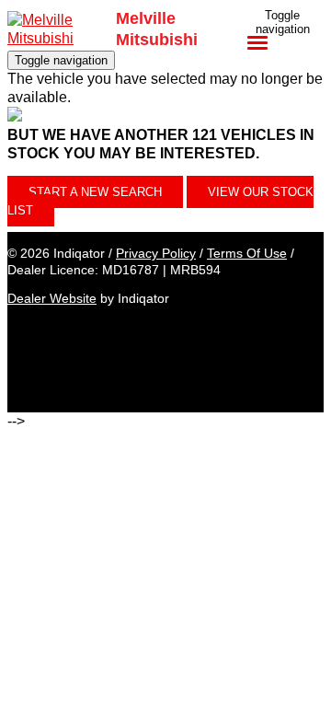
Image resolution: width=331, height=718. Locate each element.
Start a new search (95, 192)
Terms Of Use (247, 253)
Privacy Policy (156, 253)
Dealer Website (52, 298)
